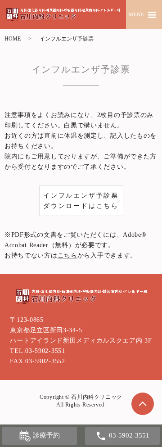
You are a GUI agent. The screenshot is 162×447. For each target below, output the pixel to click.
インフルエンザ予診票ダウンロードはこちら (81, 200)
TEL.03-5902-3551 (37, 351)
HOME (12, 39)
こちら (67, 255)
